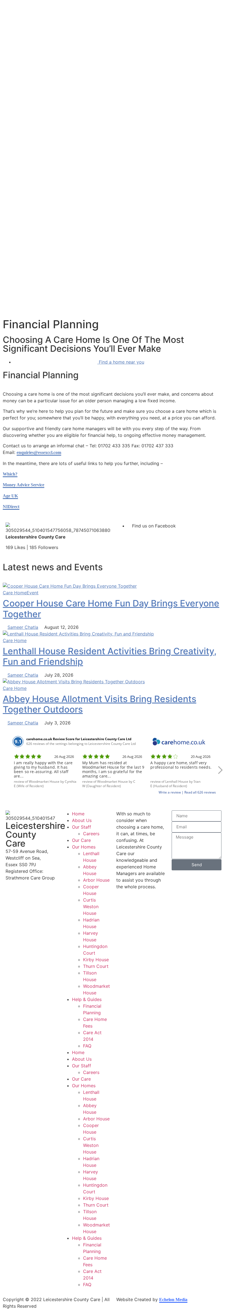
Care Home (15, 592)
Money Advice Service (23, 484)
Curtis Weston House (91, 906)
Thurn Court (96, 966)
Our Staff (81, 827)
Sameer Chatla (22, 627)
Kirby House (96, 959)
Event (32, 592)
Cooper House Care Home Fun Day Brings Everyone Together (111, 608)
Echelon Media (173, 1299)
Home (78, 813)
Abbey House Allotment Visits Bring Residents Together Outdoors (99, 704)
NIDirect (11, 506)
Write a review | (171, 792)
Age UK (10, 495)
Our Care (81, 840)
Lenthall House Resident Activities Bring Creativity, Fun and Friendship (109, 656)
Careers (91, 833)
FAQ (87, 1046)
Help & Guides (87, 999)
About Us (82, 820)
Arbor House (96, 880)
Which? (10, 474)
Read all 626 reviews (200, 792)
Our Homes (84, 847)
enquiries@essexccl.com (39, 452)
